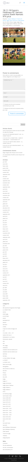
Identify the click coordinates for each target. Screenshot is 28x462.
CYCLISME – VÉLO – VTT (8, 333)
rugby (8, 20)
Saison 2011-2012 (7, 404)
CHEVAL (4, 326)
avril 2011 (5, 279)
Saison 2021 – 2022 (7, 412)
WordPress (14, 460)
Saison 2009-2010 (7, 400)
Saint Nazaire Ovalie (7, 395)
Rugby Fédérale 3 (6, 389)
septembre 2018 (6, 237)
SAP (4, 421)
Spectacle (5, 425)
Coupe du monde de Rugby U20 (10, 328)
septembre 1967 (6, 300)
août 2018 (5, 239)
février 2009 (5, 296)
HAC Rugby (5, 345)
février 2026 (5, 166)
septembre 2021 (6, 199)
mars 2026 (5, 164)
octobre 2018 (6, 235)
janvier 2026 (5, 168)
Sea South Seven (6, 423)
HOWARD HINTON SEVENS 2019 (10, 349)
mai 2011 (5, 277)
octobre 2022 (6, 185)
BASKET (4, 322)
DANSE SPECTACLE (7, 335)
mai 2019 (5, 222)
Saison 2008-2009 (7, 398)
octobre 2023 (6, 178)
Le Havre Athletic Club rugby (9, 358)
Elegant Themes (13, 458)
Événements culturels (7, 339)
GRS (4, 341)
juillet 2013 (5, 262)
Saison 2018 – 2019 (7, 408)
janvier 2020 (5, 206)
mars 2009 (5, 294)
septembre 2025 (6, 174)
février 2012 (5, 271)
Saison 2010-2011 (7, 402)
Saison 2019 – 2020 (7, 410)
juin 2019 (5, 220)
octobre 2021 (6, 197)
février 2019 (5, 229)
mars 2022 (5, 191)
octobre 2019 (6, 212)
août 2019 (5, 216)
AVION (4, 318)
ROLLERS (5, 377)
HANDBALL (5, 347)
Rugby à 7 (5, 381)
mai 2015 (5, 254)
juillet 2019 (5, 218)
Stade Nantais (21, 20)
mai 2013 (5, 264)
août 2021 (5, 201)
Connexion (5, 443)
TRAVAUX (5, 435)
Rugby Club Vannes (7, 383)
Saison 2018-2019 (13, 20)
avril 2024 (5, 176)
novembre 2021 (6, 195)
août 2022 (5, 189)
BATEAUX (5, 324)
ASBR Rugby (5, 314)
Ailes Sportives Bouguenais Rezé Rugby (11, 307)
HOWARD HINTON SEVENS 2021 (10, 351)
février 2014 (5, 258)
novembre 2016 (6, 243)
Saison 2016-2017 (7, 406)
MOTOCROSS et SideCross (9, 368)
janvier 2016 (5, 250)
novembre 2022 (6, 182)
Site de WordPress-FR (7, 449)
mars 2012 (5, 268)
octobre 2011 (6, 273)
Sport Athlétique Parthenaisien (9, 427)
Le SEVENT (5, 360)
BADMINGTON (6, 320)
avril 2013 (5, 266)
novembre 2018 (6, 233)
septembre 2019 (6, 214)
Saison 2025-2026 (7, 419)
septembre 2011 (6, 275)
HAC (4, 343)
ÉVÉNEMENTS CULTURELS (9, 337)
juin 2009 (5, 287)
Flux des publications (7, 445)
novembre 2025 (6, 170)
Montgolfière (5, 366)
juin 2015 (5, 252)
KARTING (5, 354)
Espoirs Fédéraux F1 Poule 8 (14, 19)
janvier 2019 (5, 231)
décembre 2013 (6, 260)
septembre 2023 (6, 180)
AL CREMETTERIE (7, 310)
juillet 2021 (5, 203)
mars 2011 (5, 281)
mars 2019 (5, 226)
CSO (4, 331)
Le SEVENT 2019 (6, 362)
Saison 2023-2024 (7, 416)
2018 (4, 305)
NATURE (5, 370)
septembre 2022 (6, 187)
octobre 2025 (6, 172)
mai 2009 (5, 289)
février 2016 (5, 247)
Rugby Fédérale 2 (6, 387)
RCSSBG (4, 375)
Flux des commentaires (8, 447)
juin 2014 (5, 256)
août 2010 (5, 285)
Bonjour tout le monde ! (17, 152)
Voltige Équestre (6, 437)
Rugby (15, 22)
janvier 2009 (5, 298)
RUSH (4, 391)
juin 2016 (5, 245)
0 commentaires (16, 25)
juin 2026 (5, 162)
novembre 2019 (6, 210)
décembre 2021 (6, 193)
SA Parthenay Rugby (7, 393)
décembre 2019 (6, 208)
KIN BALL (5, 356)
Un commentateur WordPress (9, 154)
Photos (11, 22)
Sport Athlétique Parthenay (9, 429)
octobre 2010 (6, 283)
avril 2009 (5, 291)
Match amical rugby (7, 364)
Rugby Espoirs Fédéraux (12, 23)
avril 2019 (5, 224)
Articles (4, 312)
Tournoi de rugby (6, 433)
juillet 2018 (5, 241)
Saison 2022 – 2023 (7, 414)
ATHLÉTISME (6, 316)
